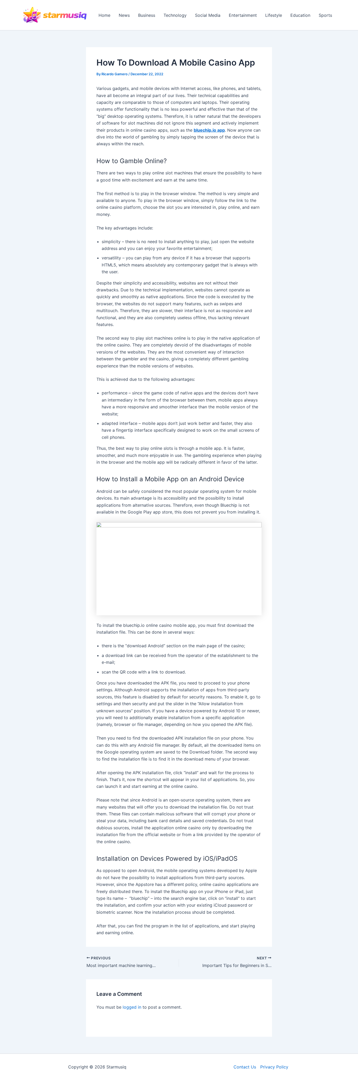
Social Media (207, 15)
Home (104, 15)
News (124, 15)
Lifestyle (273, 15)
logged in (132, 1007)
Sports (325, 15)
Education (300, 15)
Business (146, 15)
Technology (175, 15)
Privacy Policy (274, 1067)
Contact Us (245, 1067)
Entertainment (243, 15)
